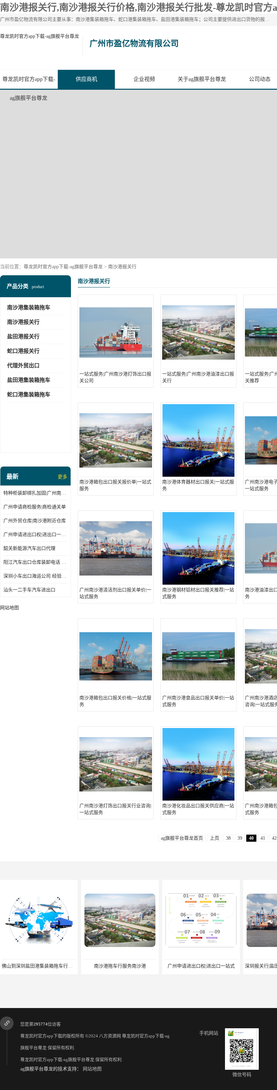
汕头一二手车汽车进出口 (29, 589)
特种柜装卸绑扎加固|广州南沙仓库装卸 (35, 493)
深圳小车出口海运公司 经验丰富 (35, 576)
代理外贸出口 (23, 365)
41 (262, 838)
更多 (62, 476)
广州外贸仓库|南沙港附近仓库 (34, 520)
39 (239, 838)
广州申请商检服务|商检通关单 (34, 506)
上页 (214, 838)
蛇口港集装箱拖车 (28, 394)
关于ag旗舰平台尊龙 (202, 79)
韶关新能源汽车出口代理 (29, 548)
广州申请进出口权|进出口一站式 (35, 534)
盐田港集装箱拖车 (28, 380)
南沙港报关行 (122, 266)
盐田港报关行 (23, 336)
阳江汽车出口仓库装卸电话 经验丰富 (35, 562)
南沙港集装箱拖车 (28, 307)
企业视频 (144, 79)
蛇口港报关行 (23, 351)
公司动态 (260, 79)
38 (228, 838)
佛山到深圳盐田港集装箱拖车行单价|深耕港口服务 (54, 966)
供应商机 (86, 79)
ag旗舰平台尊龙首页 (182, 838)
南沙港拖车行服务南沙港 (120, 966)
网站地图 (92, 1068)
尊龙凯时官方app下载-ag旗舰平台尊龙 (39, 36)
